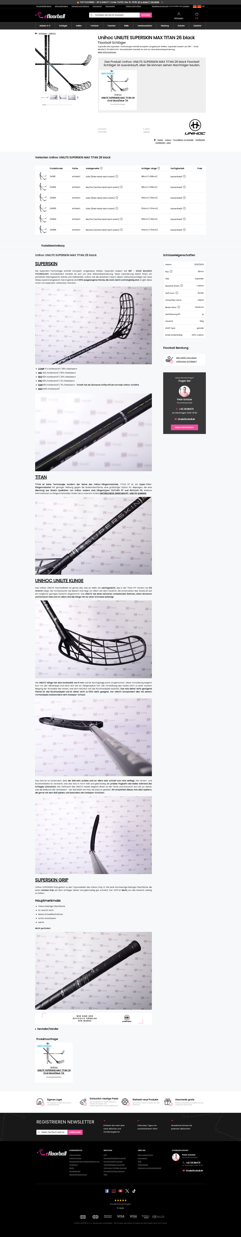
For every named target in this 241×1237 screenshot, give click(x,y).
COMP (41, 368)
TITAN (41, 477)
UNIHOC (52, 33)
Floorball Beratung (43, 6)
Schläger (43, 33)
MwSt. (71, 1168)
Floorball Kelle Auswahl (113, 1161)
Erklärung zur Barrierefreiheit (149, 1168)
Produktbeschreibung (53, 245)
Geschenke (110, 6)
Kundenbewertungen (120, 1204)
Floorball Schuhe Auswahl (114, 1171)
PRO (40, 380)
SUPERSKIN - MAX (163, 143)
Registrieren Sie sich (160, 6)
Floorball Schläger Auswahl (115, 1158)
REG (40, 376)
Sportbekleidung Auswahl (114, 1165)
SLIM (40, 384)
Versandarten (75, 1155)
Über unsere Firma (145, 1155)
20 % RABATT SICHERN (148, 2)
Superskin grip (51, 880)
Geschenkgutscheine (78, 1174)
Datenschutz (143, 1165)
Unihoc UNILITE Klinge (59, 580)
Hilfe (105, 1174)
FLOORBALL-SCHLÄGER (183, 140)
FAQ (105, 1155)
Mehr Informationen (107, 52)
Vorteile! (185, 6)
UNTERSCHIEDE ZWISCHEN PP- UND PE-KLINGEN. (123, 493)
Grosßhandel (74, 1171)
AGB (139, 1161)
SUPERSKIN (200, 140)
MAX (40, 388)
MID (40, 372)
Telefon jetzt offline (133, 6)
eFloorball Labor (61, 6)
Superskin (46, 263)
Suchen (145, 15)
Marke (160, 140)
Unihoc (146, 131)
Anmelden (75, 1132)
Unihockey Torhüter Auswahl (115, 1168)
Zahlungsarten (75, 1158)
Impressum (97, 6)
